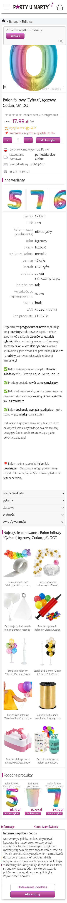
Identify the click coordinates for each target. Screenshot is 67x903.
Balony (13, 22)
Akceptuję (32, 894)
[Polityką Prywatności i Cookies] (27, 874)
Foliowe (27, 22)
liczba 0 (15, 35)
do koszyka (48, 140)
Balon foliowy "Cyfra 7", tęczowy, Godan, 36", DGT (33, 786)
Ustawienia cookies (32, 887)
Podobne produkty (18, 775)
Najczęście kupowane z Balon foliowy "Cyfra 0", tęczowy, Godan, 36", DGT (32, 535)
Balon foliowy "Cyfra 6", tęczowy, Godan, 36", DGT (54, 786)
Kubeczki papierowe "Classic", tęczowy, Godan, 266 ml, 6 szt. (11, 789)
